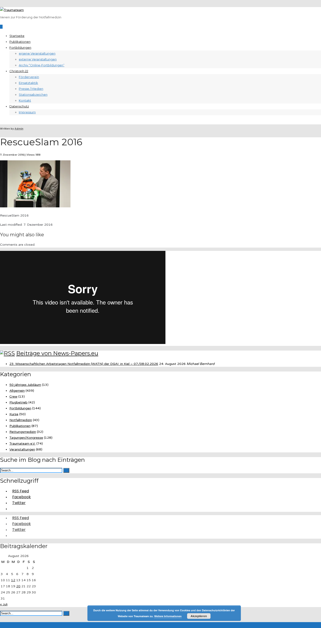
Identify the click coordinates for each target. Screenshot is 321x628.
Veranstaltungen (22, 449)
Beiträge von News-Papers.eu (57, 353)
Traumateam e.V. (22, 444)
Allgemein (17, 391)
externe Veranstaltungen (38, 59)
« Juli (4, 604)
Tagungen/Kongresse (26, 438)
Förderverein (29, 77)
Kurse (13, 414)
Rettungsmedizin (22, 432)
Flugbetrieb (18, 402)
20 (18, 586)
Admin (19, 128)
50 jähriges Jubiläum (25, 385)
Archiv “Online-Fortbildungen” (41, 65)
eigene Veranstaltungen (37, 53)
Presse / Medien (31, 89)
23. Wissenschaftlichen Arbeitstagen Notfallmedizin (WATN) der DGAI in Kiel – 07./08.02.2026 (83, 364)
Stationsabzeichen (33, 94)
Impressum (27, 112)
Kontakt (25, 100)
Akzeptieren (199, 616)
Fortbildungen (20, 47)
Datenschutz (19, 106)
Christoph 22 (18, 71)
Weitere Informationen (168, 616)
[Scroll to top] (1, 625)
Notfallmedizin (20, 420)
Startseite (16, 36)
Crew (13, 397)
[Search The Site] (10, 508)
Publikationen (20, 41)
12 (13, 580)
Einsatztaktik (28, 83)
